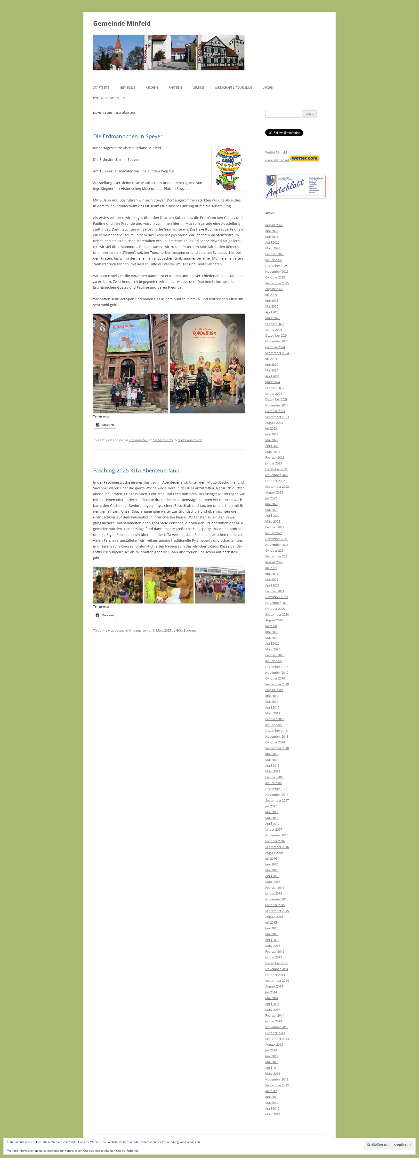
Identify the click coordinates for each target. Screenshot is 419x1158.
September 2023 (277, 417)
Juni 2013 (271, 1056)
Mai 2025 (271, 306)
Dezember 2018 (276, 730)
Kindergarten (138, 440)
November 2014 (276, 969)
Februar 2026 (274, 254)
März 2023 (272, 451)
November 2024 (276, 341)
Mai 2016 (271, 870)
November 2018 (276, 736)
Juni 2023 (271, 434)
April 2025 (272, 312)
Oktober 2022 (275, 481)
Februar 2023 (274, 457)
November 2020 (276, 603)
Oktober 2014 (275, 975)
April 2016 (272, 876)
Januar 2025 (273, 329)
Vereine (198, 87)
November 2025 (276, 271)
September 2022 (277, 486)
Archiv (268, 87)
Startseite (101, 87)
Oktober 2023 (275, 411)
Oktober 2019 (275, 678)
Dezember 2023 (276, 399)
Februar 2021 (274, 591)
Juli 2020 (271, 626)
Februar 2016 (274, 887)
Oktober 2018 (275, 742)
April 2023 (272, 446)
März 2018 (272, 771)
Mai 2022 (271, 510)
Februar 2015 (274, 951)
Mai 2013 (271, 1062)
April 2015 (272, 940)
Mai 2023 (271, 440)
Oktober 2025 (275, 277)
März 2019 (272, 713)
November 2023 (276, 405)
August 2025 (274, 289)
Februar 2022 (274, 527)
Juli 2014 (271, 992)
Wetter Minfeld (276, 152)
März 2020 (272, 649)
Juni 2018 (271, 754)
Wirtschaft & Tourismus (234, 87)
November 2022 (276, 475)
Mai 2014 (271, 998)
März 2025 (272, 318)
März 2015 (272, 945)
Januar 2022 (273, 533)
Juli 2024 (271, 358)
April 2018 (272, 765)
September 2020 (277, 614)
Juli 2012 (271, 1091)
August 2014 (274, 986)
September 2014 (277, 980)
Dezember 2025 (276, 265)
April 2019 (272, 707)
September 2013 (277, 1038)
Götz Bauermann (190, 440)
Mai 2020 (271, 637)
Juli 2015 (271, 922)
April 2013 (272, 1067)
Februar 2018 (274, 777)
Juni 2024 (271, 364)
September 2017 (277, 800)
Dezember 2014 (276, 963)
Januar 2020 (273, 661)
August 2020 (274, 620)
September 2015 (277, 911)
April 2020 (272, 643)
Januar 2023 (273, 463)
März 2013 (272, 1073)
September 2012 (277, 1085)
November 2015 (276, 899)
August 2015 (274, 916)
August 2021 (274, 562)
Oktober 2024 (275, 347)
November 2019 (276, 672)
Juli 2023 (271, 428)
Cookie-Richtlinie (127, 1151)
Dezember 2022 (276, 469)
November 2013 (276, 1027)
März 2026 (272, 248)
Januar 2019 (273, 725)
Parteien (175, 87)
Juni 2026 (271, 231)
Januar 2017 (273, 829)
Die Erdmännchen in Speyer (127, 136)
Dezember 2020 (276, 597)
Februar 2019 (274, 719)
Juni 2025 (271, 300)
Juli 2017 (271, 806)
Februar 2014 (274, 1015)
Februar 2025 (274, 324)
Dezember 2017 (276, 789)
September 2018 (277, 748)
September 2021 (277, 556)
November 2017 (276, 794)
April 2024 (272, 376)
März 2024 (272, 382)
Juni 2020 (271, 632)
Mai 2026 (271, 236)
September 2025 (277, 283)
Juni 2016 (271, 864)
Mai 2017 (271, 818)
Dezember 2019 (276, 666)
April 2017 (272, 823)
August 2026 (274, 225)
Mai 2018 (271, 759)
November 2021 (276, 544)
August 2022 (274, 492)
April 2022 (272, 515)
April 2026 (272, 242)
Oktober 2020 (275, 608)
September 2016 (277, 847)
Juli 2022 (271, 498)
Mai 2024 (271, 370)
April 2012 (272, 1108)
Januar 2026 (273, 260)
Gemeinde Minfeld (122, 23)
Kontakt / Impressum (109, 98)
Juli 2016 (271, 858)
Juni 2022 (271, 504)
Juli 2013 (271, 1050)
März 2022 (272, 521)
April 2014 (272, 1004)
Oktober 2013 (275, 1033)
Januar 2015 (273, 957)
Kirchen (152, 87)
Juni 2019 (271, 696)
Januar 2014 (273, 1021)
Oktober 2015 (275, 905)
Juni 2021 (271, 573)
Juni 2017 (271, 812)
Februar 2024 (274, 388)
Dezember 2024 (276, 335)
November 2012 (276, 1079)
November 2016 (276, 835)
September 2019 (277, 684)
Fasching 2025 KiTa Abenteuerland (136, 470)
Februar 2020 (274, 655)
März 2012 (272, 1114)
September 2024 (277, 353)
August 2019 (274, 690)
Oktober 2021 (275, 550)
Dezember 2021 (276, 539)
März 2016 (272, 882)
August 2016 (274, 852)
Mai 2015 (271, 934)
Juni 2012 (271, 1097)
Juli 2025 (271, 295)
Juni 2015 (271, 928)
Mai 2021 (271, 579)
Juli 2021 (271, 568)
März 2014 (272, 1009)
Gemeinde (127, 87)
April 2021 (272, 585)
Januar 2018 (273, 783)
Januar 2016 (273, 893)
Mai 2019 (271, 701)
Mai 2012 (271, 1102)
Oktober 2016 (275, 841)
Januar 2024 (273, 393)
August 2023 (274, 422)
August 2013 (274, 1044)
